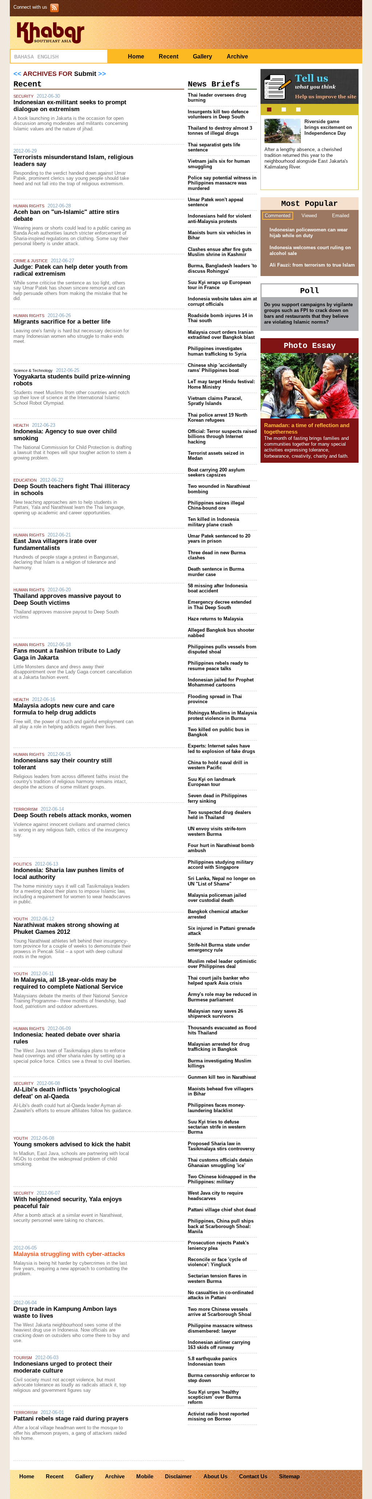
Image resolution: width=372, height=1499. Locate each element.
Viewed (309, 215)
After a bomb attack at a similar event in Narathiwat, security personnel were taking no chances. (68, 1217)
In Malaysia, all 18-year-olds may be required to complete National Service (68, 983)
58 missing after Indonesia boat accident (217, 588)
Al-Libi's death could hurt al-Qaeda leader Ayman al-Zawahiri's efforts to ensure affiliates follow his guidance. (72, 1108)
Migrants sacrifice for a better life (61, 321)
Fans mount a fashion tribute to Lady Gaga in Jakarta (66, 654)
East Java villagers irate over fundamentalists (55, 544)
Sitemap (289, 1476)
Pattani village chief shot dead (222, 1209)
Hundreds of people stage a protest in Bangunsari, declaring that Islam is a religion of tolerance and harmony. (66, 562)
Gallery (202, 56)
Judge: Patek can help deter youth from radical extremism (70, 270)
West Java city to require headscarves (215, 1195)
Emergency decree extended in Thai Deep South (219, 604)
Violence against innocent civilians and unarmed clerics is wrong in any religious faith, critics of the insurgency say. (71, 830)
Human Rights (28, 206)
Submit (85, 73)
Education (25, 480)
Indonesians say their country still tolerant (62, 764)
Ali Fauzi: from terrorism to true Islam (312, 265)
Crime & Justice (30, 261)
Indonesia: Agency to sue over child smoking (65, 435)
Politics (22, 864)
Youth (20, 919)
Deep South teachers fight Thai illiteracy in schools (71, 490)
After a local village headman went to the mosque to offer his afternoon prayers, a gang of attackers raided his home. (69, 1433)
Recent (168, 56)
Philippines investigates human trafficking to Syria (217, 351)
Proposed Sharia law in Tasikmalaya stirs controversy (221, 1146)
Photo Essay (310, 346)
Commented (277, 215)
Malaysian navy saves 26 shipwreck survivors (215, 1013)
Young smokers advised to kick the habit (71, 1144)
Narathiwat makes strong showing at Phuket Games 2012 (66, 928)
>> (102, 73)
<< (17, 73)
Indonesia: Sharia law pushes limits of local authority (68, 873)
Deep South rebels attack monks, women (72, 815)
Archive (237, 56)
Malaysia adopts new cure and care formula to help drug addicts (63, 709)
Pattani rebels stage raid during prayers (70, 1418)
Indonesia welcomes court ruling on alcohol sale (310, 250)
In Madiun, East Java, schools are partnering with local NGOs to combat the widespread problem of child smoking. (71, 1159)
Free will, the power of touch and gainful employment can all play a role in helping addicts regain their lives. (73, 724)
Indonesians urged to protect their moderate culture (62, 1367)
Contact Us (253, 1476)
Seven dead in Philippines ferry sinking (217, 798)
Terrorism (25, 809)
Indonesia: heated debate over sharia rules (66, 1038)
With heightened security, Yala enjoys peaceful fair (67, 1203)
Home (136, 56)
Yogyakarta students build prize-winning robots (71, 380)
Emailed (340, 215)
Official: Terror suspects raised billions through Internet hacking (222, 437)
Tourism (22, 1358)
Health (21, 425)
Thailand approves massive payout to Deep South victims (67, 599)
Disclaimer (178, 1476)
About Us (215, 1476)
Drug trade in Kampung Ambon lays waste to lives (65, 1312)
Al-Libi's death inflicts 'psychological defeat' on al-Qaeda (66, 1093)
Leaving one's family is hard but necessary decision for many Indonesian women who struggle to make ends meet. (71, 336)
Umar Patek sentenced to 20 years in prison (219, 538)
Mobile (144, 1476)
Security (23, 96)
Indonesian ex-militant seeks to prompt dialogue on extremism (69, 106)
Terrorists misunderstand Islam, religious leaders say (73, 160)
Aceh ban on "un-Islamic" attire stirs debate (66, 215)
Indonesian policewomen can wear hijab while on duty (309, 232)
